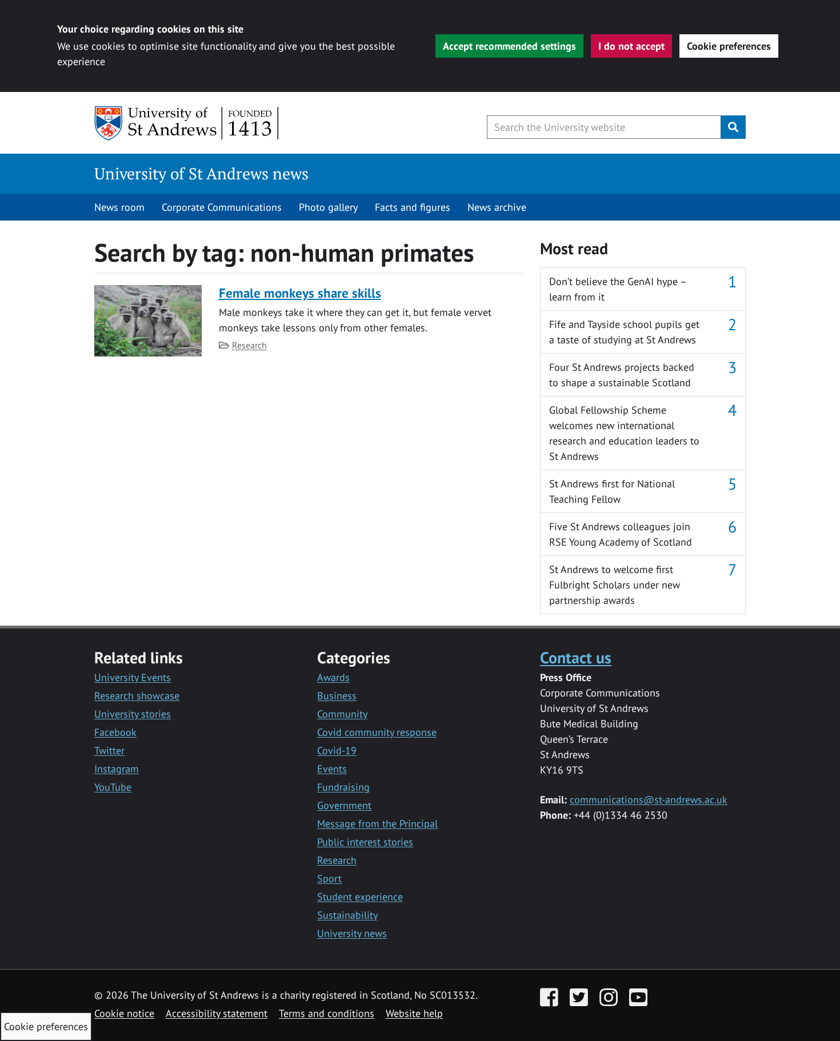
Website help (414, 1013)
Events (332, 768)
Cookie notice (124, 1013)
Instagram (116, 768)
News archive (496, 207)
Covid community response (377, 732)
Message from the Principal (377, 823)
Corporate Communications (222, 207)
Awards (333, 677)
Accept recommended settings (509, 46)
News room (119, 207)
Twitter (109, 750)
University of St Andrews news (201, 173)
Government (344, 805)
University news (352, 933)
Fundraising (343, 787)
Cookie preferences (729, 46)
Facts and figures (412, 207)
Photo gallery (328, 207)
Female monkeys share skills (300, 293)
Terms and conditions (326, 1013)
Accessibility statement (216, 1013)
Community (342, 713)
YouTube (112, 787)
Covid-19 (337, 750)
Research (249, 345)
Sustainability (347, 915)
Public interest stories (365, 841)
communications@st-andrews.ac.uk (648, 799)
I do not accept (631, 46)
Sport (329, 878)
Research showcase (136, 695)
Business (337, 695)
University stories (132, 713)
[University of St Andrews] (187, 123)
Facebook (115, 732)
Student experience (360, 896)
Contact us (575, 657)
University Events (132, 677)
